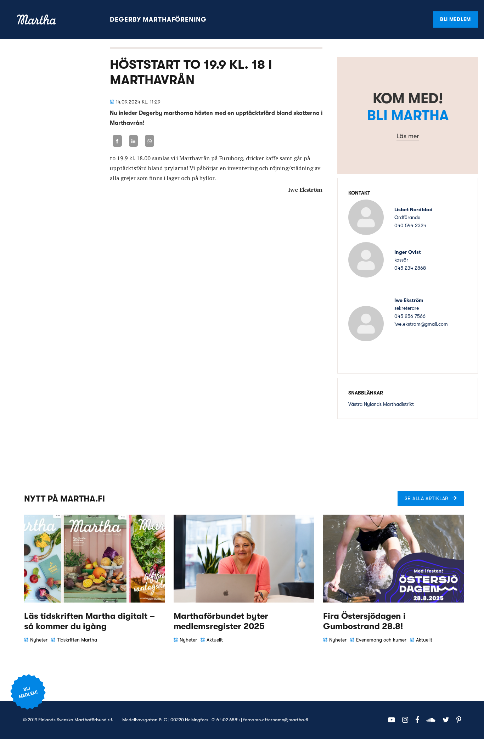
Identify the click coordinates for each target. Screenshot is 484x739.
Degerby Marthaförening (158, 19)
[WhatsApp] (149, 141)
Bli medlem (455, 19)
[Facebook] (117, 141)
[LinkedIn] (133, 141)
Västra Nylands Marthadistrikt (381, 404)
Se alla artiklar (426, 498)
